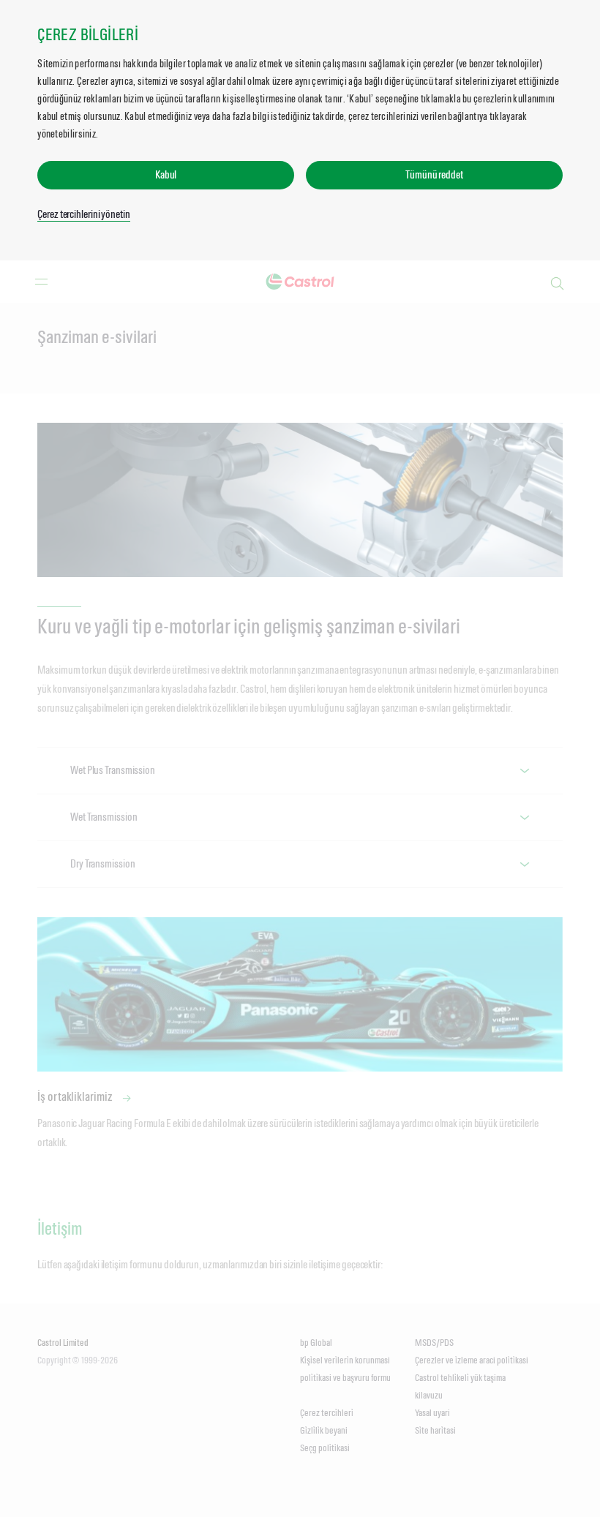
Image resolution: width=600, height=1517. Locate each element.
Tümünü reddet (434, 174)
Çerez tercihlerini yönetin (83, 214)
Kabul (166, 174)
